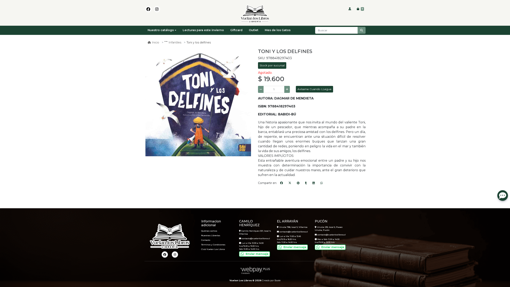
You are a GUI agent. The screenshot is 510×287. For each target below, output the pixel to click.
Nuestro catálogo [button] (161, 30)
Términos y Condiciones (213, 244)
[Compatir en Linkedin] (313, 183)
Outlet (253, 30)
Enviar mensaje (257, 254)
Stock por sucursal (272, 65)
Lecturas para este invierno (203, 30)
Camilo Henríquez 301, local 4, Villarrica (255, 232)
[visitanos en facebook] (148, 9)
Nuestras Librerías (210, 235)
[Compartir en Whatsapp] (321, 183)
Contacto (205, 240)
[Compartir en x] (290, 183)
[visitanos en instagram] (157, 9)
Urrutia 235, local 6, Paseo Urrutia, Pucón (328, 228)
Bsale (277, 280)
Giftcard (236, 30)
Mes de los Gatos (277, 30)
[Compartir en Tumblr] (306, 183)
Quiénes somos (209, 231)
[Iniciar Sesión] (350, 9)
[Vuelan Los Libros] (255, 14)
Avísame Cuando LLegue (314, 89)
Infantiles (175, 42)
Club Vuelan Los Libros (213, 249)
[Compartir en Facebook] (281, 183)
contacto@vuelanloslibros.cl (255, 238)
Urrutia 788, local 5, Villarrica (293, 227)
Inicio (155, 42)
